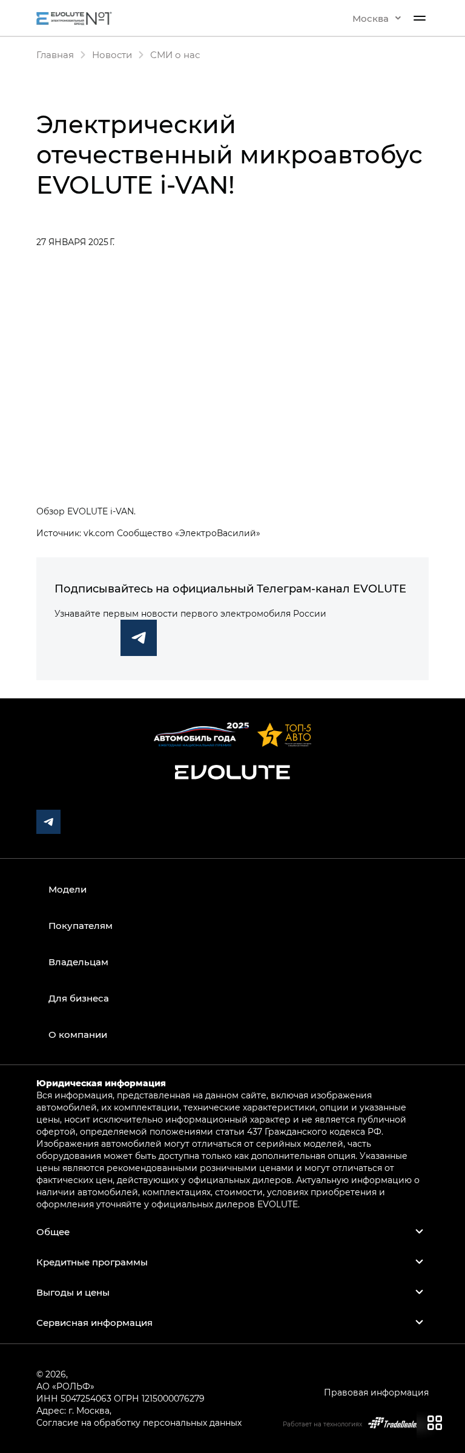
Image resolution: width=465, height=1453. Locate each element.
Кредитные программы (92, 1262)
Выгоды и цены (73, 1292)
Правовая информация (376, 1392)
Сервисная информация (94, 1322)
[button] (376, 18)
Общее (53, 1231)
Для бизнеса (78, 998)
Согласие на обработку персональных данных (139, 1422)
